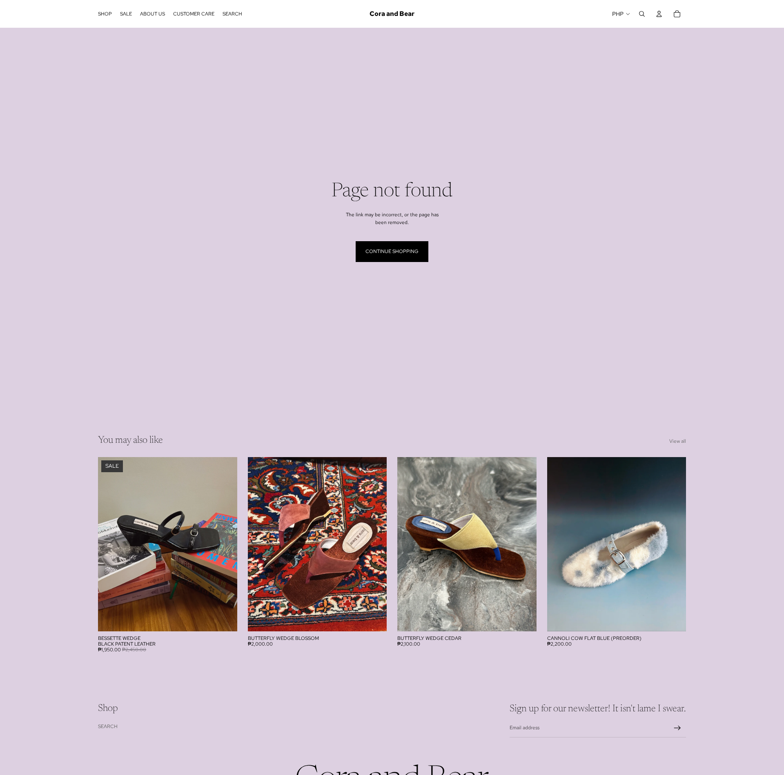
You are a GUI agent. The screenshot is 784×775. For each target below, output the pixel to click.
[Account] (659, 14)
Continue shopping (392, 251)
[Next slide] (225, 544)
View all (677, 441)
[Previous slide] (110, 544)
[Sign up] (677, 728)
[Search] (642, 14)
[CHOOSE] (224, 618)
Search (108, 726)
